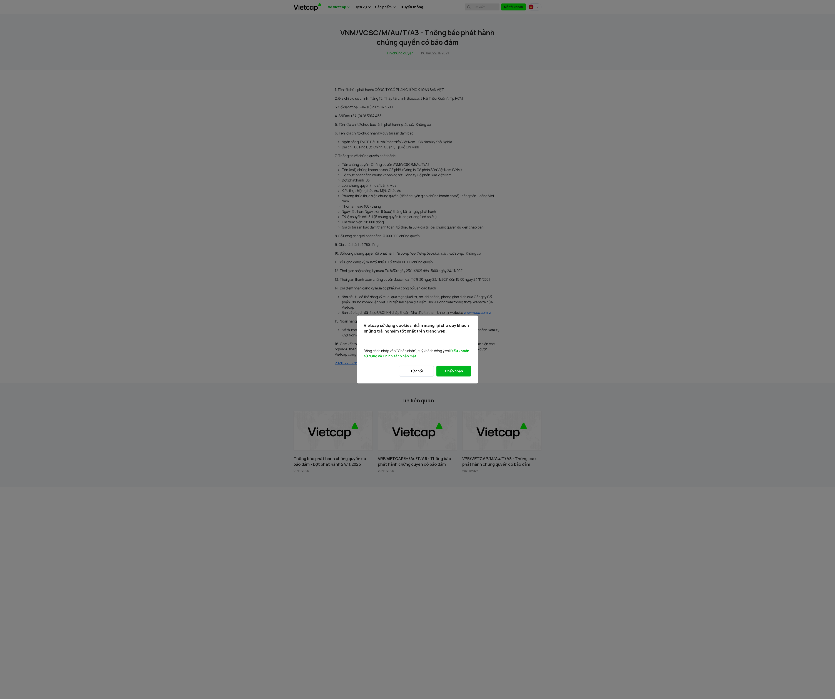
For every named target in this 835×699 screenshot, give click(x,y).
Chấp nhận (454, 371)
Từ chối (416, 371)
